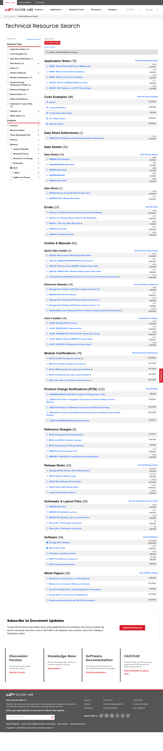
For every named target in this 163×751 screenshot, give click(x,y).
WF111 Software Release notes (62, 476)
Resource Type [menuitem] (14, 44)
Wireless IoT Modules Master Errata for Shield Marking (72, 218)
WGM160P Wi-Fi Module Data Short (64, 198)
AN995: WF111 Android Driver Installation (67, 72)
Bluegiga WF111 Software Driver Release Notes (69, 471)
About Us (87, 700)
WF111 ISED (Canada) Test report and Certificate (69, 369)
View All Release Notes (148, 465)
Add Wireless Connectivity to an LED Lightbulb (69, 578)
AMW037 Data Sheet (58, 181)
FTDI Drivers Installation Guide (62, 553)
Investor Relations (110, 708)
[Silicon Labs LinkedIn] (101, 716)
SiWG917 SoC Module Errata (61, 234)
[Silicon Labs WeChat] (123, 716)
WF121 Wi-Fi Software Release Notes (65, 482)
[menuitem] (22, 49)
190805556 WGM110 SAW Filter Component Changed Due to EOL (77, 394)
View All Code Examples (147, 97)
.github (52, 102)
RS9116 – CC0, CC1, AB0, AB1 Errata (64, 223)
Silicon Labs (10, 2)
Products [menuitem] (11, 120)
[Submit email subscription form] (52, 717)
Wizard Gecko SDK (57, 548)
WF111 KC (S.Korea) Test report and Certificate (68, 375)
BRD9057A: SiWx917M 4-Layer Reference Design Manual (73, 456)
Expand (29, 39)
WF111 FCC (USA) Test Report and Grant (66, 364)
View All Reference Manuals (146, 284)
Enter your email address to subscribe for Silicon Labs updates (35, 711)
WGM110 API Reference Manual (62, 294)
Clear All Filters (50, 47)
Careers (87, 704)
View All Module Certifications (145, 353)
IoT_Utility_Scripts (57, 119)
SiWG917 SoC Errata (58, 229)
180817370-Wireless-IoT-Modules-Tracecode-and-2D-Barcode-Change (79, 407)
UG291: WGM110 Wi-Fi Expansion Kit (65, 328)
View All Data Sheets (149, 154)
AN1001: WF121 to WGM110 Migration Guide (68, 83)
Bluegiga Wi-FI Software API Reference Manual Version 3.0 (74, 289)
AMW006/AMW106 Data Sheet (62, 165)
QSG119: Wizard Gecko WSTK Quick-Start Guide (70, 255)
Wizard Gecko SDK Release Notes (63, 487)
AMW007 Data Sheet (58, 170)
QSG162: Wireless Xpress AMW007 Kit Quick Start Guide (73, 266)
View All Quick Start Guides (146, 251)
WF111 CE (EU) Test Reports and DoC (64, 358)
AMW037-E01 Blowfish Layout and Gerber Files (69, 517)
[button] (161, 376)
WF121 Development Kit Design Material (66, 446)
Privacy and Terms (140, 704)
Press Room (138, 700)
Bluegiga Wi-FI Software (59, 542)
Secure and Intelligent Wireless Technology (38, 724)
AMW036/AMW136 (57, 175)
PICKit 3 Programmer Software (61, 564)
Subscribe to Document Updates (35, 621)
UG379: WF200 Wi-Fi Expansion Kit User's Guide (70, 344)
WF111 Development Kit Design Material (65, 435)
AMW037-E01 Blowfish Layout (62, 512)
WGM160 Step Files (57, 507)
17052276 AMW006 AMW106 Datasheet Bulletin (69, 421)
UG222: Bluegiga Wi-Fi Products (63, 323)
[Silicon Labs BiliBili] (128, 716)
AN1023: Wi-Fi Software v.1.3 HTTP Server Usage (70, 88)
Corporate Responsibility (113, 704)
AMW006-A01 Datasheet (59, 159)
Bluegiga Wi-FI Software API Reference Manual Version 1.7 (74, 300)
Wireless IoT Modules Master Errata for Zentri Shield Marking (75, 212)
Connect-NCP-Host (57, 108)
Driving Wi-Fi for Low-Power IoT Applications (68, 595)
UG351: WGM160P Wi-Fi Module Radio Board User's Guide (74, 334)
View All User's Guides (148, 318)
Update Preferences (132, 628)
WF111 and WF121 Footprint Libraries (65, 440)
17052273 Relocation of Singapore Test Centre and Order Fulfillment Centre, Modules (80, 400)
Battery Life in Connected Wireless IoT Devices (69, 584)
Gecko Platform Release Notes (62, 492)
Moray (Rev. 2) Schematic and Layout (65, 523)
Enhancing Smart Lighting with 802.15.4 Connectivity (71, 600)
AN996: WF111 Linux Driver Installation (66, 77)
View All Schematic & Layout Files (143, 501)
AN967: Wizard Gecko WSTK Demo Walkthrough (70, 66)
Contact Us (107, 700)
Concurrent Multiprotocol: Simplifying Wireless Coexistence (74, 589)
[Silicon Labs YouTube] (117, 716)
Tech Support (62, 724)
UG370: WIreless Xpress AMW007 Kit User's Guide (70, 339)
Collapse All (36, 39)
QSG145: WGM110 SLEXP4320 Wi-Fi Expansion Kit (71, 261)
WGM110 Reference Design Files (62, 451)
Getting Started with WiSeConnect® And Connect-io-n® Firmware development (83, 277)
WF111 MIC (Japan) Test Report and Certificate (68, 380)
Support (12, 16)
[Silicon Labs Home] (6, 17)
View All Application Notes (146, 61)
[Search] (157, 10)
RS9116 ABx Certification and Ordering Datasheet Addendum (75, 138)
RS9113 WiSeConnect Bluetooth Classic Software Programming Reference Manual (84, 310)
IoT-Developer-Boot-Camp (60, 113)
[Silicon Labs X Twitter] (112, 716)
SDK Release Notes (77, 724)
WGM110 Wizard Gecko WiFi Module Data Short (69, 193)
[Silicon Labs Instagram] (106, 716)
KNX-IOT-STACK (56, 124)
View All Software (150, 537)
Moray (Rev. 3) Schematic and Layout (65, 528)
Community (39, 2)
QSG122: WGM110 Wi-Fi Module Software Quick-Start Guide (75, 271)
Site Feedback (139, 708)
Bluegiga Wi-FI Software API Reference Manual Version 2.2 (74, 305)
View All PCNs (152, 389)
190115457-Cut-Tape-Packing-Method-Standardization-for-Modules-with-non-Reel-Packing (83, 414)
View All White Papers (148, 573)
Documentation (25, 2)
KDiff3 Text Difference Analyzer (62, 559)
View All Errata (152, 207)
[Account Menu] (140, 10)
